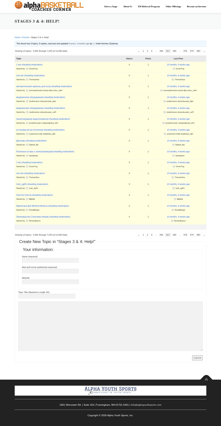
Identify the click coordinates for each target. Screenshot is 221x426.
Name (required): (30, 256)
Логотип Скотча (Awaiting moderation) (34, 195)
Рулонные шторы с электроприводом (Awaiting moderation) (45, 151)
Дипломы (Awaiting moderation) (31, 141)
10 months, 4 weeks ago (178, 64)
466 (161, 51)
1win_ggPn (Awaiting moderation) (32, 184)
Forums (25, 37)
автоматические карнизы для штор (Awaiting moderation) (44, 86)
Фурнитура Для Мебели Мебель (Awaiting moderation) (42, 206)
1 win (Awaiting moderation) (29, 64)
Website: (26, 278)
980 (198, 51)
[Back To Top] (206, 379)
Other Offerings (173, 6)
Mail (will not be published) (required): (39, 267)
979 (192, 51)
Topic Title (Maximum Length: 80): (34, 292)
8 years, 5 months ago (79, 43)
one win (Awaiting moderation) (30, 75)
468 (174, 51)
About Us (127, 6)
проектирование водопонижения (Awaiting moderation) (43, 119)
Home (17, 37)
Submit (197, 357)
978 (185, 51)
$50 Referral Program (149, 6)
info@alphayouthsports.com (146, 404)
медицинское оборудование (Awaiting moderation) (40, 97)
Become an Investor (196, 6)
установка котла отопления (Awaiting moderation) (40, 130)
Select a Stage (110, 6)
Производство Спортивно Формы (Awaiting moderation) (43, 217)
